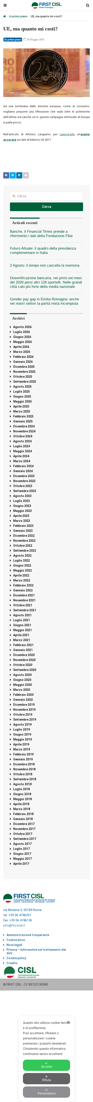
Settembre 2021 (24, 610)
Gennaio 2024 (23, 471)
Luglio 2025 (21, 391)
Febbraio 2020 (23, 694)
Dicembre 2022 (24, 535)
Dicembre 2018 (24, 764)
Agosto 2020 (22, 675)
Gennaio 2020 (23, 699)
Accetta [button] (46, 1066)
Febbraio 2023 (23, 525)
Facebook (6, 175)
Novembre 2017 (24, 829)
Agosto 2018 (22, 784)
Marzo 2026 (21, 352)
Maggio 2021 (22, 630)
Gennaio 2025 (23, 421)
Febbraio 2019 (23, 754)
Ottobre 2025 (22, 376)
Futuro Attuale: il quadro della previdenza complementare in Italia (43, 250)
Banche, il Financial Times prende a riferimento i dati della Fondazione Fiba (41, 233)
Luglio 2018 (21, 789)
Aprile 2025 (21, 406)
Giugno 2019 (22, 734)
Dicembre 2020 (24, 655)
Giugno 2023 (22, 506)
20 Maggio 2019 (35, 39)
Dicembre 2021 (24, 595)
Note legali (14, 945)
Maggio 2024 (22, 451)
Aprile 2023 (21, 516)
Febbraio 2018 (23, 814)
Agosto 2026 (22, 327)
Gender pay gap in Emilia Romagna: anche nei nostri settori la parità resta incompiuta (44, 301)
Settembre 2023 (24, 491)
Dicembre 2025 (24, 366)
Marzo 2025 (21, 411)
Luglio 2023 (21, 501)
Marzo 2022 (21, 580)
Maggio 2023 (22, 511)
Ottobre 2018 (22, 774)
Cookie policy (16, 958)
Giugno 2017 (22, 853)
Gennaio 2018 (23, 819)
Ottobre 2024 (22, 436)
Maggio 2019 (22, 739)
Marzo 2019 (21, 749)
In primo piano (18, 16)
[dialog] (46, 1059)
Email (26, 175)
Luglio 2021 (21, 620)
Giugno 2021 (22, 625)
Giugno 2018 (22, 794)
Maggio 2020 (22, 684)
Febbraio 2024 (23, 466)
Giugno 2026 (22, 337)
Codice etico (15, 940)
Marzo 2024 (21, 461)
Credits (12, 963)
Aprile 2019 (21, 744)
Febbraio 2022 (23, 585)
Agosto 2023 (22, 496)
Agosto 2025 (22, 386)
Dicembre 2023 (24, 476)
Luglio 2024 (21, 446)
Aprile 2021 (21, 635)
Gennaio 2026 (23, 361)
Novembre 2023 (24, 481)
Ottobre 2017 (22, 834)
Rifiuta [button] (46, 1080)
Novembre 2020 (24, 660)
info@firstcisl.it (14, 925)
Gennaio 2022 (23, 590)
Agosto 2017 (22, 844)
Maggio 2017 (22, 858)
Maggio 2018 (22, 799)
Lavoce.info (67, 134)
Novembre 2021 (24, 600)
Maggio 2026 (22, 342)
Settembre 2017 (24, 839)
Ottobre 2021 (22, 605)
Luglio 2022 (21, 560)
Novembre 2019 (24, 709)
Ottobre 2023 (22, 486)
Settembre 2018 (24, 779)
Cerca (46, 207)
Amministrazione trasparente (27, 935)
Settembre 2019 (24, 719)
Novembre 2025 (24, 371)
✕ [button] (68, 1022)
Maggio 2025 (22, 401)
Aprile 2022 (21, 575)
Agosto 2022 (22, 555)
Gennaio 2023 (23, 530)
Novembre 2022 (24, 540)
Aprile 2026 (21, 347)
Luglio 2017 (21, 848)
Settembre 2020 (24, 670)
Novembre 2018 (24, 769)
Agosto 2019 (22, 724)
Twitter (13, 175)
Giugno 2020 (22, 680)
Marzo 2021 (21, 640)
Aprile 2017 (21, 863)
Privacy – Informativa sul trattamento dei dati (36, 951)
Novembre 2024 (24, 431)
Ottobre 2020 (22, 665)
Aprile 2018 (21, 804)
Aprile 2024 (21, 456)
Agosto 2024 (22, 441)
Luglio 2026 (21, 332)
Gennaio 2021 (23, 650)
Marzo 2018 (21, 809)
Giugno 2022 (22, 565)
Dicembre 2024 (24, 426)
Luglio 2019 (21, 729)
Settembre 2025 (24, 381)
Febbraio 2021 (23, 645)
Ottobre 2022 (22, 545)
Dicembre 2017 (24, 824)
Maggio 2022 (22, 570)
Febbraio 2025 (23, 416)
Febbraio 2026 (23, 356)
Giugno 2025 (22, 396)
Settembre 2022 (24, 550)
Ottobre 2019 (22, 714)
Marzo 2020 (21, 689)
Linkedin (19, 175)
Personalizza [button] (47, 1093)
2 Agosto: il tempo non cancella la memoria (44, 265)
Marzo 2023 (21, 520)
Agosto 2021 (22, 615)
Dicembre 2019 (24, 704)
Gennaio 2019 (23, 759)
